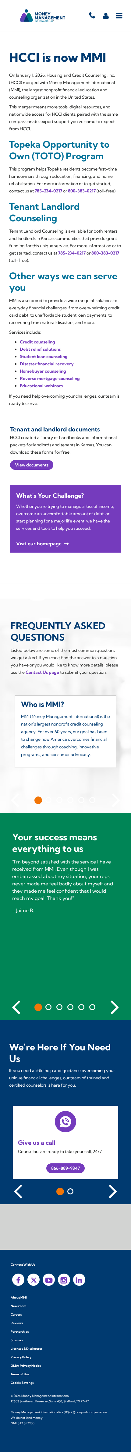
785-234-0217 (48, 191)
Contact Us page (42, 672)
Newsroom (18, 1306)
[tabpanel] (65, 736)
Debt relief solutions (40, 349)
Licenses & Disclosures (26, 1349)
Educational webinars (41, 385)
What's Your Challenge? (50, 495)
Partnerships (20, 1332)
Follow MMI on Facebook (18, 1280)
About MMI (19, 1297)
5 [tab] (81, 800)
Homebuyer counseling (43, 371)
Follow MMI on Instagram (64, 1280)
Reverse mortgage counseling (50, 378)
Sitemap (17, 1340)
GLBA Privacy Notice (26, 1366)
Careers (16, 1315)
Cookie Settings (22, 1383)
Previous (15, 799)
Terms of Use (20, 1374)
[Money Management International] (43, 15)
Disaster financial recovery (47, 364)
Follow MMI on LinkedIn (79, 1280)
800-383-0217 (82, 191)
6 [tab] (92, 800)
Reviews (17, 1323)
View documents (31, 465)
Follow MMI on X (33, 1280)
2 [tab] (48, 800)
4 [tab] (70, 800)
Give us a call (36, 1142)
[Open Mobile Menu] (119, 15)
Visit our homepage (39, 543)
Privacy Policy (21, 1357)
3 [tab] (59, 800)
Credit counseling (37, 342)
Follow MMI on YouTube (49, 1280)
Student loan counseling (44, 356)
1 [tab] (38, 800)
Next (116, 799)
